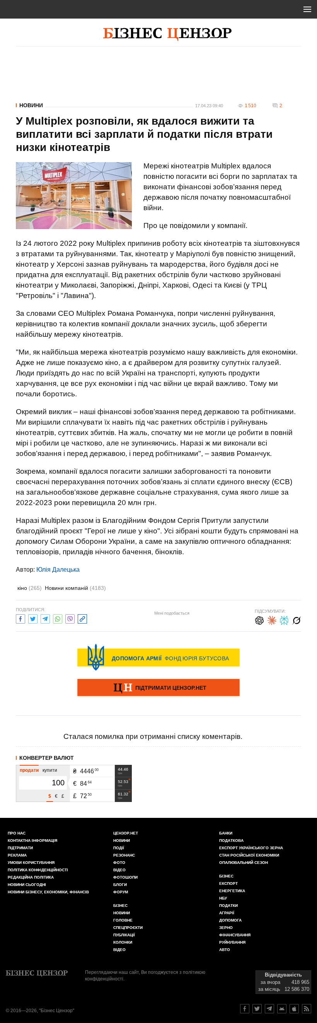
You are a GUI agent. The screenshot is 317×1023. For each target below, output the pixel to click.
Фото (119, 862)
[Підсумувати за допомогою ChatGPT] (259, 619)
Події (118, 848)
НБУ (223, 898)
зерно (226, 927)
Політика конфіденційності (38, 870)
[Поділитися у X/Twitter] (32, 618)
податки (228, 905)
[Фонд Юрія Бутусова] (158, 657)
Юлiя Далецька (58, 569)
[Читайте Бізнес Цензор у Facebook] (244, 1008)
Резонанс (124, 855)
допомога (230, 920)
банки (225, 833)
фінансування (235, 935)
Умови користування (31, 862)
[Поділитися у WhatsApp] (57, 618)
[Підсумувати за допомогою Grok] (296, 619)
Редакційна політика (31, 877)
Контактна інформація (32, 840)
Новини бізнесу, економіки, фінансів (48, 892)
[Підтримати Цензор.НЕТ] (158, 688)
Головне (123, 920)
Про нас (17, 833)
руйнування (232, 942)
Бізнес (120, 905)
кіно (29, 588)
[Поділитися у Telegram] (45, 618)
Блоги (120, 884)
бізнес (226, 876)
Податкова (231, 840)
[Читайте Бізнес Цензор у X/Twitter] (257, 1008)
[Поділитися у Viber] (70, 618)
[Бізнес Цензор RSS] (306, 1008)
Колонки (122, 942)
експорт (228, 883)
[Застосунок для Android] (281, 1008)
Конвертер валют (46, 758)
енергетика (232, 891)
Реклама (17, 855)
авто (224, 950)
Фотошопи (125, 877)
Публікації (124, 935)
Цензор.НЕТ (125, 833)
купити (50, 770)
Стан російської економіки (249, 855)
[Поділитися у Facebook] (20, 618)
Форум (120, 892)
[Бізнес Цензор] (167, 34)
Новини (31, 105)
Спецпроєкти (128, 927)
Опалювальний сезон (243, 862)
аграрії (226, 913)
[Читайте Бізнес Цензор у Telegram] (269, 1008)
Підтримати (20, 848)
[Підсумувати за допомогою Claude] (271, 619)
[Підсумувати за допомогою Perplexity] (284, 619)
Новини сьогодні (27, 884)
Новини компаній (75, 588)
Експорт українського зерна (251, 848)
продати (29, 770)
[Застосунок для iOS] (294, 1008)
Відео (119, 870)
